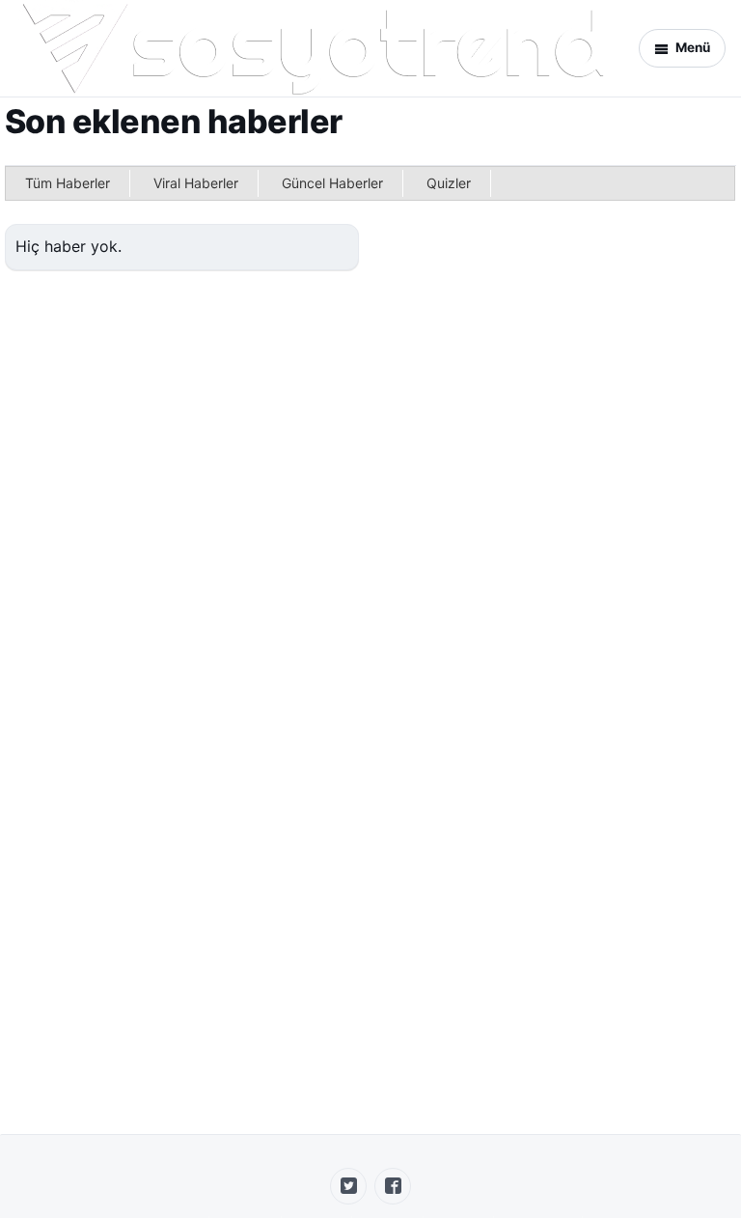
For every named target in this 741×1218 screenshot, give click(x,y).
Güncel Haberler (332, 183)
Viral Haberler (195, 183)
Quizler (448, 183)
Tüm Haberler (67, 183)
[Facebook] (392, 1186)
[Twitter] (348, 1186)
